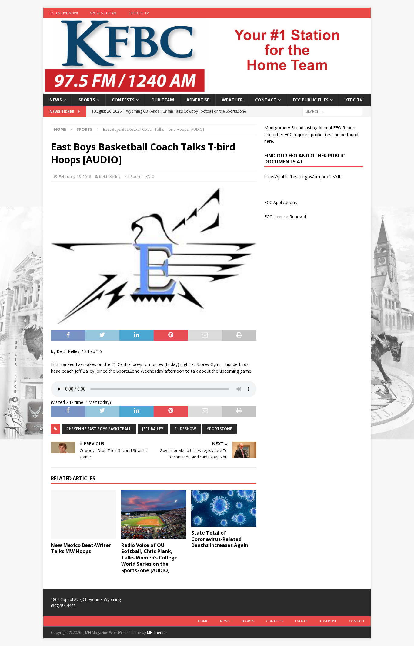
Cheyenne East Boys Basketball (98, 428)
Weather (232, 100)
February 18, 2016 (75, 176)
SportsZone (219, 428)
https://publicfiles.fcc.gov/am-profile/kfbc (304, 177)
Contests (123, 100)
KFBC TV (353, 100)
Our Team (162, 100)
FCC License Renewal (285, 216)
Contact (265, 100)
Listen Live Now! (63, 13)
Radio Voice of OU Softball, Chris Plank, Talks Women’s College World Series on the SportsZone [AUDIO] (149, 558)
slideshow (185, 428)
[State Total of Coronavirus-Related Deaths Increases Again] (223, 508)
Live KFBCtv (139, 13)
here (268, 141)
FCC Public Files (311, 100)
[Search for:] (332, 111)
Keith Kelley (110, 176)
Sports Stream (103, 13)
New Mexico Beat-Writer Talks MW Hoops (81, 548)
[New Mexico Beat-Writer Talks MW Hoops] (83, 514)
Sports (86, 100)
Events (301, 621)
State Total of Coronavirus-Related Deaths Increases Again (219, 539)
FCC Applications (280, 202)
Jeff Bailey (152, 428)
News (55, 100)
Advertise (197, 100)
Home (203, 621)
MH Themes (157, 632)
